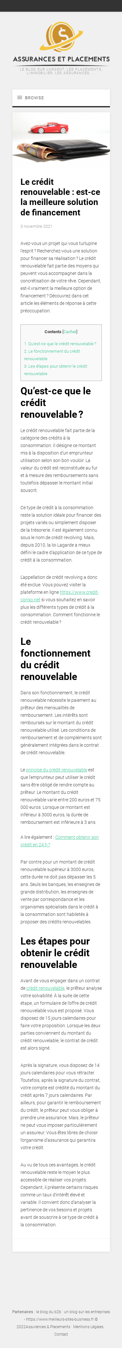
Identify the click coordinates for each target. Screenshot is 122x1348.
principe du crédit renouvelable (56, 769)
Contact (61, 1334)
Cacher (69, 332)
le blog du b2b (48, 1312)
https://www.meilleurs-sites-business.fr (60, 1319)
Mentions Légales (88, 1327)
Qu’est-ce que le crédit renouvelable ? (60, 343)
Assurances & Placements (48, 1327)
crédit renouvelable (45, 988)
